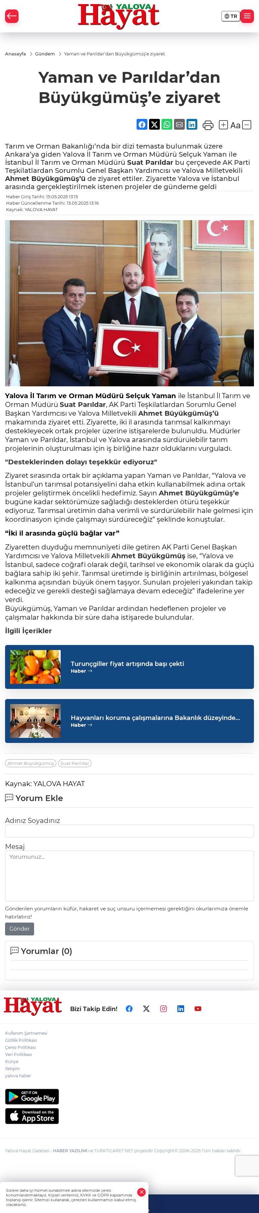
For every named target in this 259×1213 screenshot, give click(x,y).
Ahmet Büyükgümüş (148, 556)
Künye (11, 1061)
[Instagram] (163, 1008)
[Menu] (247, 16)
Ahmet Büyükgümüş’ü (45, 179)
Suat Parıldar (150, 162)
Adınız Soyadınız (32, 821)
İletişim (12, 1068)
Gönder (19, 929)
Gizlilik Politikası (21, 1040)
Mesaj (15, 847)
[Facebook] (129, 1008)
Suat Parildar (74, 763)
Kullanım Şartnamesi (26, 1033)
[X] (146, 1008)
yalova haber (18, 1075)
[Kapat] (142, 1192)
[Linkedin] (181, 1008)
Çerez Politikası (20, 1047)
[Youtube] (198, 1008)
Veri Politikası (18, 1054)
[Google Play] (129, 1097)
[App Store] (129, 1116)
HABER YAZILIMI (70, 1150)
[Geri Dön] (12, 16)
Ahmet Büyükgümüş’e (199, 493)
